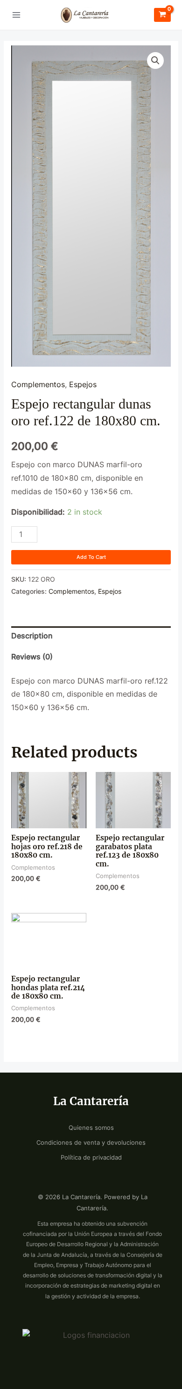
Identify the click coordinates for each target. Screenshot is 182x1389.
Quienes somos (91, 1127)
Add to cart (91, 557)
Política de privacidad (91, 1157)
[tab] (91, 636)
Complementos (38, 384)
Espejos (83, 384)
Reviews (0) (32, 656)
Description (32, 635)
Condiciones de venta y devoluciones (91, 1142)
